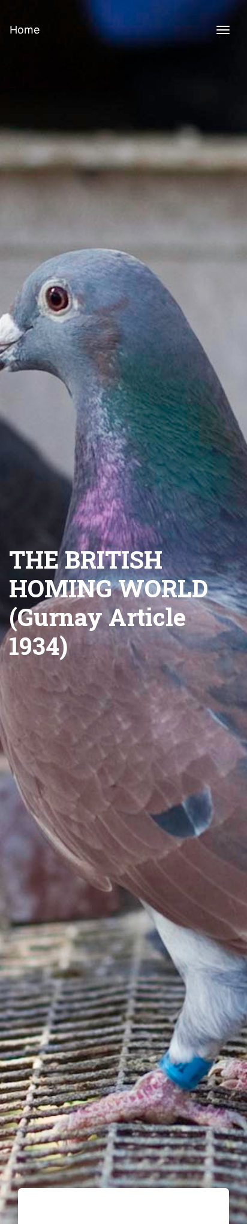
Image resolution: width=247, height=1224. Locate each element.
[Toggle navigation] (223, 30)
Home (25, 29)
